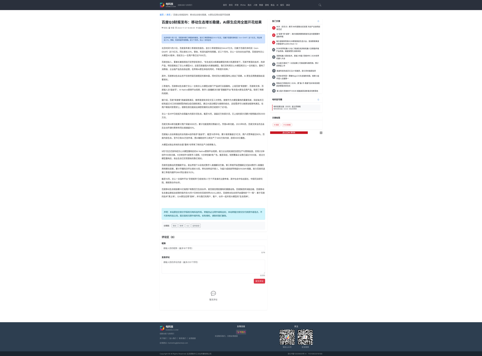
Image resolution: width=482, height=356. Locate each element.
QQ (187, 226)
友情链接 (192, 338)
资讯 (231, 5)
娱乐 (282, 5)
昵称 (164, 243)
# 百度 (276, 125)
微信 (174, 226)
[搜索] (320, 5)
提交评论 (259, 281)
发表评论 (166, 257)
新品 (273, 5)
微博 (181, 226)
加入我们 (172, 338)
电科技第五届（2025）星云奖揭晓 (287, 107)
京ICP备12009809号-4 (297, 354)
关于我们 (163, 338)
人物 (255, 5)
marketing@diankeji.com (178, 343)
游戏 (267, 5)
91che (243, 5)
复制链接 (195, 226)
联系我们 (182, 338)
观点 (249, 5)
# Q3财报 (287, 125)
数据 (261, 5)
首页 (225, 5)
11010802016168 (315, 354)
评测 (236, 5)
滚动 (288, 5)
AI (277, 5)
